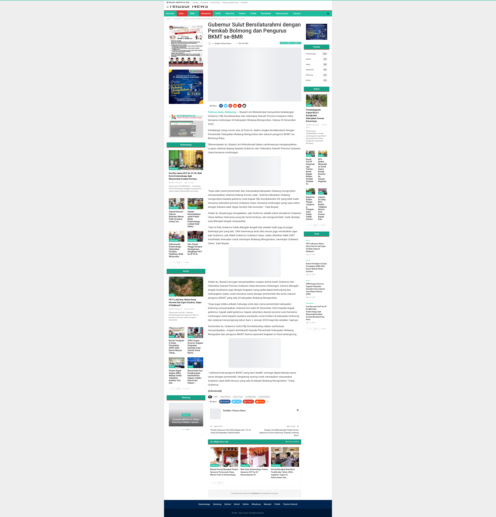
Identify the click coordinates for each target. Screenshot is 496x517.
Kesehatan (266, 13)
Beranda (170, 13)
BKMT (216, 397)
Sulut (181, 13)
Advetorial (206, 13)
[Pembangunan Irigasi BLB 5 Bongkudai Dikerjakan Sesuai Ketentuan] (316, 100)
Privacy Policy (215, 2)
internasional (282, 13)
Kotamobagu (276, 465)
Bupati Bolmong (225, 397)
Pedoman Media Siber (230, 2)
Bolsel (172, 295)
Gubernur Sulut (237, 397)
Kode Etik (244, 2)
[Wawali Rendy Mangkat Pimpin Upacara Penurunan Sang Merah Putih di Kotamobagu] (224, 457)
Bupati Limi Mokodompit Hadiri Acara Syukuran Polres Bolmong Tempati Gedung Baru (279, 433)
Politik (253, 13)
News (298, 43)
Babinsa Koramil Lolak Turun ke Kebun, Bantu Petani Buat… (186, 421)
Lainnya (296, 13)
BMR (192, 13)
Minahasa (256, 504)
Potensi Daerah (290, 504)
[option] (186, 416)
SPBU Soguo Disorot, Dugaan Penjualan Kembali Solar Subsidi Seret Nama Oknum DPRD (315, 289)
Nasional (230, 13)
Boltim (308, 80)
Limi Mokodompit (250, 397)
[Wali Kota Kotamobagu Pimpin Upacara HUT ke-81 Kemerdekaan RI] (255, 457)
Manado (267, 504)
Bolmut (227, 504)
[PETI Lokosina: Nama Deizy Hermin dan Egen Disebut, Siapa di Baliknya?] (186, 286)
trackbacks (255, 493)
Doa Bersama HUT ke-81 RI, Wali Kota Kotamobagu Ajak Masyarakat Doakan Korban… (185, 176)
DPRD (218, 13)
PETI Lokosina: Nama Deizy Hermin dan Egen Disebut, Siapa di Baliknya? (185, 302)
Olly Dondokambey (264, 397)
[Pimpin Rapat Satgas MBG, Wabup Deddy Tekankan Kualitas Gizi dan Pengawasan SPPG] (176, 362)
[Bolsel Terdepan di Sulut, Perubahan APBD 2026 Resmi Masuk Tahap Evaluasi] (176, 332)
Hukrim (242, 13)
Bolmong (292, 43)
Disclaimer (204, 2)
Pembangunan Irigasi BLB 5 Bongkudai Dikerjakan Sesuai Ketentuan (315, 115)
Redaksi (196, 2)
